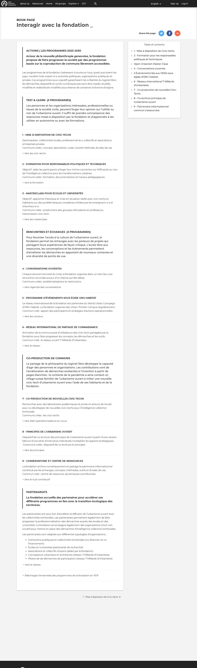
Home (49, 3)
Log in (185, 3)
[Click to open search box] (95, 3)
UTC (84, 3)
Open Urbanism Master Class (151, 64)
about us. (25, 3)
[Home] (8, 3)
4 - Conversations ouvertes (149, 68)
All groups (60, 3)
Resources (37, 3)
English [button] (155, 3)
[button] (161, 33)
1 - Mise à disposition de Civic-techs (154, 51)
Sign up (175, 3)
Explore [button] (73, 3)
